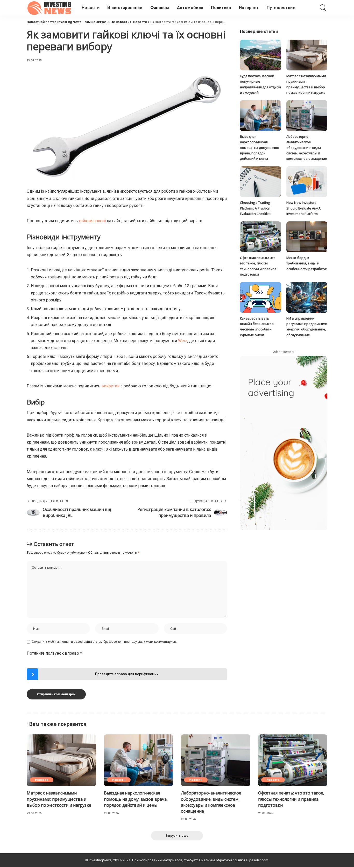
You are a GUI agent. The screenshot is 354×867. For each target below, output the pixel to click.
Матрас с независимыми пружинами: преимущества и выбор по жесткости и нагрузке (59, 799)
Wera (182, 340)
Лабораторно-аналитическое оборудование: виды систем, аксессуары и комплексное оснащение (306, 147)
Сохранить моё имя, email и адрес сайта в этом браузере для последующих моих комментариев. (104, 642)
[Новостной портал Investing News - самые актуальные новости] (50, 8)
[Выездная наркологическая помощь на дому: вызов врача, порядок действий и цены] (260, 115)
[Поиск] (323, 8)
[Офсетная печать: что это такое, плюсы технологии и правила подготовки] (260, 236)
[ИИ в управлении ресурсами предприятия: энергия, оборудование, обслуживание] (306, 297)
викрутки (110, 386)
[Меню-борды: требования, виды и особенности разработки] (306, 236)
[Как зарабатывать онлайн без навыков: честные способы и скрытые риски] (260, 297)
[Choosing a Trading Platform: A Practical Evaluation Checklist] (260, 181)
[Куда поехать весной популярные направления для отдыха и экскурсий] (260, 55)
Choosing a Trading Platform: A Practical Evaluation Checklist (255, 208)
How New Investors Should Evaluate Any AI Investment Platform (303, 208)
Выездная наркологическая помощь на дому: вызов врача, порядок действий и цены (259, 147)
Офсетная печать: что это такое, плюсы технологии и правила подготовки (291, 799)
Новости (41, 780)
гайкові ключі (92, 220)
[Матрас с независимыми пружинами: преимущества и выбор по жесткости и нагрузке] (306, 55)
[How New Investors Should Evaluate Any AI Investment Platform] (306, 181)
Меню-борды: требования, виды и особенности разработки (306, 263)
